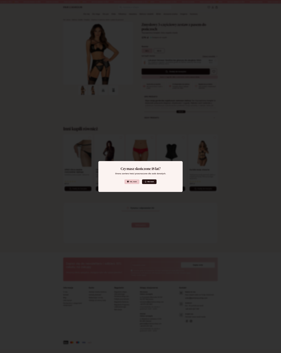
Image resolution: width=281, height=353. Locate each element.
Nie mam (150, 182)
